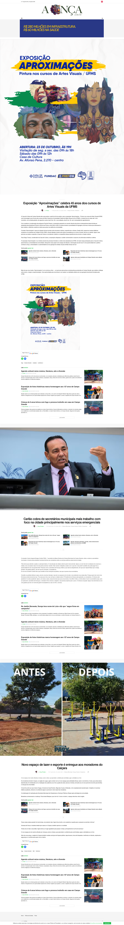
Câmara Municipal (66, 526)
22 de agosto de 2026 (34, 252)
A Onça (47, 210)
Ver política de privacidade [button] (96, 923)
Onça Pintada (25, 391)
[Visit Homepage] (62, 10)
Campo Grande (71, 210)
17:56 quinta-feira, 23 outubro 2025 (59, 210)
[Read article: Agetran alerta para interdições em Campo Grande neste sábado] (66, 259)
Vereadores (84, 526)
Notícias (38, 851)
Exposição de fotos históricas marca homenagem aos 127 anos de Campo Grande (86, 251)
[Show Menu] (21, 18)
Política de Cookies (29, 915)
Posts (36, 915)
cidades (35, 362)
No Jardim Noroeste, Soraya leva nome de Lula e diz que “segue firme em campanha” (44, 535)
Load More (62, 417)
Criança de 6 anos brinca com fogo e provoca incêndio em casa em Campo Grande (44, 257)
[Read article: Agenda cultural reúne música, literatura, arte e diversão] (24, 252)
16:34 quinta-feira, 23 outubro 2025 (53, 526)
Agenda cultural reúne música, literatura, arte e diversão (42, 251)
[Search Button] (102, 18)
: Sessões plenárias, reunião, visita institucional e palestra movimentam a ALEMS (85, 542)
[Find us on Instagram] (102, 1)
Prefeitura (77, 210)
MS (33, 851)
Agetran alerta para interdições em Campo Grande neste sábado (86, 257)
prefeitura (40, 362)
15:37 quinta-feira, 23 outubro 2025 (55, 772)
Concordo (107, 923)
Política (80, 526)
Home (22, 915)
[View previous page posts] (61, 265)
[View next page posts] (63, 265)
